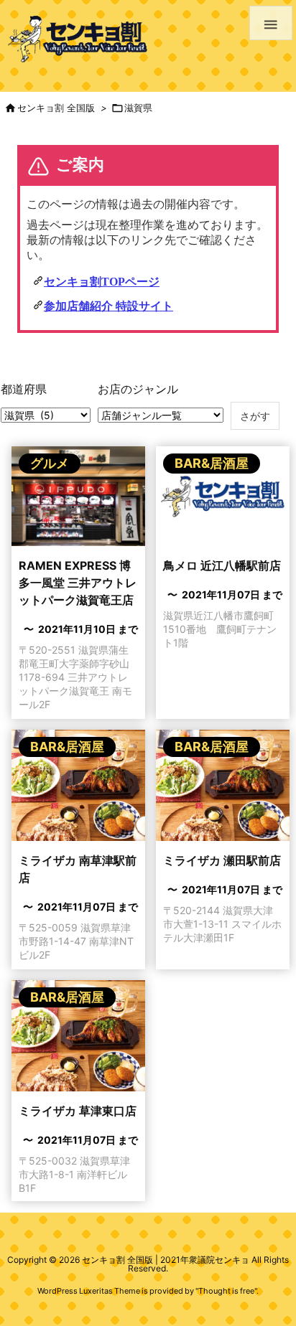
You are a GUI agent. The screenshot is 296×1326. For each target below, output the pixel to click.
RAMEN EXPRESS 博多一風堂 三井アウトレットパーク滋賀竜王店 (78, 582)
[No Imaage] (223, 500)
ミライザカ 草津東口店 (78, 1111)
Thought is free (226, 1291)
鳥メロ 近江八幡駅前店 (222, 565)
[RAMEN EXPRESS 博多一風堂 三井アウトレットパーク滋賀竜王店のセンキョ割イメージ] (78, 500)
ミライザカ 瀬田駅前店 (222, 860)
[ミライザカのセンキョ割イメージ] (78, 790)
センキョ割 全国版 (56, 107)
